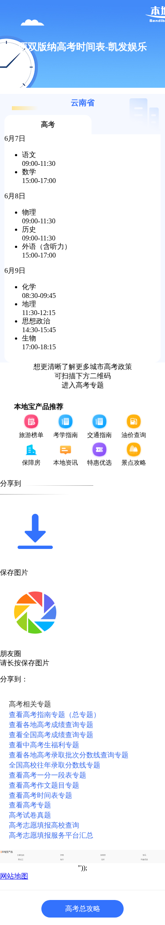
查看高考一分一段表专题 (47, 775)
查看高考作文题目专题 (44, 785)
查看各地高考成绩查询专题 (51, 724)
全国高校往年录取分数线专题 (54, 765)
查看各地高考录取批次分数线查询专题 (68, 755)
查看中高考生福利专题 (44, 745)
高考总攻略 (82, 908)
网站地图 (14, 876)
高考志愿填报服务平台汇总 (51, 835)
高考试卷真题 (30, 815)
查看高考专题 (30, 805)
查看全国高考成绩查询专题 (51, 735)
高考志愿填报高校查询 (44, 825)
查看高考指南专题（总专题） (54, 714)
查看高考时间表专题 (40, 795)
